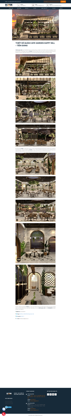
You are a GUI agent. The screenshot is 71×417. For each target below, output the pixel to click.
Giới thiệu (19, 8)
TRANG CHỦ (11, 8)
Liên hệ (61, 8)
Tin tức (53, 8)
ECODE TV (22, 316)
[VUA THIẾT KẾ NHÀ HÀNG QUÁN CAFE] (9, 5)
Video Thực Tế (44, 8)
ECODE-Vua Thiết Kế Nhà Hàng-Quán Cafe (26, 313)
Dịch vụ (26, 8)
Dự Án (35, 8)
